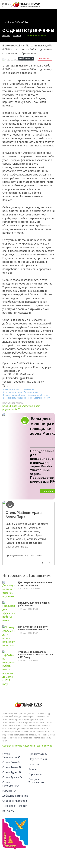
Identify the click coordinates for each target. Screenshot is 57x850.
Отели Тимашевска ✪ (11, 755)
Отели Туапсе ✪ (12, 777)
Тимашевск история (14, 805)
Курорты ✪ (9, 790)
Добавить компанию (15, 795)
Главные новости (11, 389)
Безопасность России (38, 395)
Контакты (8, 810)
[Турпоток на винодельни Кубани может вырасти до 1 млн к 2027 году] (8, 668)
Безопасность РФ (42, 397)
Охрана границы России (14, 395)
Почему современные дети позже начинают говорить (33, 628)
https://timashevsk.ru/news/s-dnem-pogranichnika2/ (21, 407)
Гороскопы (35, 774)
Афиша (32, 769)
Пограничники (31, 392)
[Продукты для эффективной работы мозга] (8, 611)
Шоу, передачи (37, 758)
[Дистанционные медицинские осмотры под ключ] (8, 589)
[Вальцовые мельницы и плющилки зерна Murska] (28, 456)
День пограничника (12, 392)
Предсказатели (38, 753)
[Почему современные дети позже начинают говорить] (8, 636)
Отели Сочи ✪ (10, 762)
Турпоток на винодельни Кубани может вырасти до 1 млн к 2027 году (36, 654)
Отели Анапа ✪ (11, 767)
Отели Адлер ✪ (11, 772)
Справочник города (14, 800)
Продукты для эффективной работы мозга (34, 604)
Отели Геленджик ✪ (10, 784)
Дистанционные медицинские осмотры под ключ (35, 584)
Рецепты (33, 763)
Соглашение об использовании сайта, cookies (27, 745)
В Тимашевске (27, 389)
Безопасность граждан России (17, 397)
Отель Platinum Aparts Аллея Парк (24, 514)
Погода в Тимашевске (36, 780)
